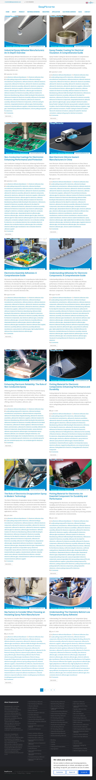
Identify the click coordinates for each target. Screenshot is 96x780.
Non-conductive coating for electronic (19, 220)
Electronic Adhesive (69, 12)
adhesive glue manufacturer (34, 90)
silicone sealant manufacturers (72, 226)
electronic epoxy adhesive (28, 652)
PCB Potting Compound (79, 718)
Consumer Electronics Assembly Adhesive (30, 320)
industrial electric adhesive (28, 552)
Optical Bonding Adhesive (58, 731)
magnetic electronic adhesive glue (73, 333)
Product (22, 12)
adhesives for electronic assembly (79, 97)
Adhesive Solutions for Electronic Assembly (16, 93)
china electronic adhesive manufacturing (73, 315)
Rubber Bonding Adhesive (58, 716)
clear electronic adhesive (80, 318)
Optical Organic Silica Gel (80, 750)
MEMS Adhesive (77, 722)
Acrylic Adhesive (32, 708)
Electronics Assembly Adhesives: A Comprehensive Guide (20, 274)
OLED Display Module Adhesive (82, 729)
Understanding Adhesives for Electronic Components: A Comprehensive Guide (68, 274)
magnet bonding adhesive (68, 445)
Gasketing (76, 741)
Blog (80, 12)
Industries (45, 12)
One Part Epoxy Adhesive (35, 701)
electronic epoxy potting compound (27, 661)
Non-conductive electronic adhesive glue (21, 224)
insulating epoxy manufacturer (36, 675)
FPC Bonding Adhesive (57, 729)
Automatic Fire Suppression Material (36, 726)
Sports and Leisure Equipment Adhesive (36, 743)
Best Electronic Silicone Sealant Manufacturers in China (64, 158)
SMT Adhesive (77, 711)
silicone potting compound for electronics (67, 568)
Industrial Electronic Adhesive (26, 554)
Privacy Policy (21, 773)
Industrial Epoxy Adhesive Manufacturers (18, 108)
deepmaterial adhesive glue (66, 436)
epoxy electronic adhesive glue (22, 329)
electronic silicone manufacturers (67, 215)
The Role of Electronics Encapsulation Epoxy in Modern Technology (25, 494)
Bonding (53, 740)
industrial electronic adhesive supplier (15, 559)
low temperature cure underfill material (69, 668)
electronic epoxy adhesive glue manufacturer (17, 657)
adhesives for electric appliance (22, 424)
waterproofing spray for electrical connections (70, 113)
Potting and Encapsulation (58, 746)
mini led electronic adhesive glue (67, 224)
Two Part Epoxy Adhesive (35, 704)
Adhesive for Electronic (18, 84)
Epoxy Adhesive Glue (34, 746)
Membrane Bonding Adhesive (59, 722)
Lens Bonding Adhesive (57, 727)
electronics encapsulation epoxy (22, 547)
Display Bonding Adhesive (58, 724)
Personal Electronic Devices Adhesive (36, 740)
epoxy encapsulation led (64, 559)
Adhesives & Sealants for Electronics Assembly (17, 97)
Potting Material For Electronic (63, 447)
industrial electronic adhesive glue (22, 331)
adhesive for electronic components (33, 86)
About (14, 12)
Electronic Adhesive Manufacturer (17, 77)
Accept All (84, 772)
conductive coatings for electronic (26, 211)
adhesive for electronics (56, 86)
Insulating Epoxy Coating (80, 748)
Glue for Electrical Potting (62, 106)
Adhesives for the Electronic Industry (72, 434)
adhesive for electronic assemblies (35, 84)
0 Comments (9, 113)
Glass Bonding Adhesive (57, 706)
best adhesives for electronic (70, 313)
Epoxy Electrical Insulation (25, 429)
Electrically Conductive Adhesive (37, 721)
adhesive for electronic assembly (13, 86)
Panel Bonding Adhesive (57, 720)
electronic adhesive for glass (65, 327)
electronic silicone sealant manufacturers (73, 217)
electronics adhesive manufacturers (68, 438)
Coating (53, 744)
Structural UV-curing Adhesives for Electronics (62, 338)
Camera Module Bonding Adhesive (80, 706)
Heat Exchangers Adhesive (35, 735)
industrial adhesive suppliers (19, 106)
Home (7, 12)
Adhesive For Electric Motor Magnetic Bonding (17, 416)
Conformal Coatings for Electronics (79, 745)
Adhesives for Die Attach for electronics (66, 202)
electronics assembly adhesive (13, 327)
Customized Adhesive (34, 729)
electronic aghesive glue (59, 102)
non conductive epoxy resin (15, 440)
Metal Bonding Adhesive (57, 704)
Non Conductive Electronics (26, 436)
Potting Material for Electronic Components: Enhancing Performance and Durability (69, 387)
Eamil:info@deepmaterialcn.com (13, 2)
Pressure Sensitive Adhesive (36, 712)
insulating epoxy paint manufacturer (14, 677)
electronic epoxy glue (10, 661)
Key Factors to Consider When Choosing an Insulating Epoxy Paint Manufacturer (24, 613)
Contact (87, 12)
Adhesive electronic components (32, 413)
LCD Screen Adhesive (79, 716)
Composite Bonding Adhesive (59, 711)
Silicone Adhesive (33, 706)
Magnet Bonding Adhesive (58, 733)
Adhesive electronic (28, 81)
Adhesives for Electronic (20, 99)
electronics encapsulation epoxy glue (32, 550)
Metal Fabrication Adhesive (35, 737)
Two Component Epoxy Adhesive (34, 754)
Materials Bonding (33, 12)
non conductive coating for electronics (26, 433)
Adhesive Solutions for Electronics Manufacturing (63, 197)
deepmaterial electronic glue (27, 545)
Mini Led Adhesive (78, 713)
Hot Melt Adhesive (33, 715)
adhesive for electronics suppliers (14, 88)
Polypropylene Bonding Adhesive (57, 708)
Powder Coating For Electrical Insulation (77, 108)
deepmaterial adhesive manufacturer (23, 543)
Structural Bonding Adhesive (36, 719)
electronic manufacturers (65, 213)
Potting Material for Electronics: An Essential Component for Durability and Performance (68, 496)
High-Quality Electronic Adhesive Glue (74, 220)
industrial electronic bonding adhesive (32, 670)
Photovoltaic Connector (24, 775)
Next (54, 690)
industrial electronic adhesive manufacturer (31, 556)
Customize (59, 772)
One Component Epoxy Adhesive (34, 751)
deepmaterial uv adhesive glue (66, 554)
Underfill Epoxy (32, 748)
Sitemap (28, 773)
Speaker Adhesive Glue (79, 709)
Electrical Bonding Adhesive (58, 735)
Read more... (8, 116)
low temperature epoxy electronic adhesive (71, 670)
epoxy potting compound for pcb (80, 559)
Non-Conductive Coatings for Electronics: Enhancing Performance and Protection (24, 158)
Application (56, 12)
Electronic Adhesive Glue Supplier (36, 324)
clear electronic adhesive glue (34, 209)
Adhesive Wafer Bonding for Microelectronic (31, 95)
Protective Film (32, 723)
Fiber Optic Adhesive (79, 704)
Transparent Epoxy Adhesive (36, 757)
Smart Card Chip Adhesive (80, 736)
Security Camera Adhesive (80, 734)
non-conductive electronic (19, 222)
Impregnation (54, 749)
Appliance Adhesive (78, 701)
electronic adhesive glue (11, 215)
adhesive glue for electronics (17, 90)
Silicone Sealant (77, 743)
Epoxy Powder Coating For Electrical (59, 104)
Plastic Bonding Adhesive (58, 701)
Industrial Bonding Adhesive (59, 713)
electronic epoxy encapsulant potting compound (29, 659)
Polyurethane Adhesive (34, 717)
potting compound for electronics (65, 563)
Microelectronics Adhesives (81, 724)
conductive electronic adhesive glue (68, 655)
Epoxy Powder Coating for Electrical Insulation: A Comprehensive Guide (66, 51)
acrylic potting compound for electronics (17, 79)
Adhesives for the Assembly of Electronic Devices (70, 545)
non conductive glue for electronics (33, 440)
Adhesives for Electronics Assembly (67, 543)
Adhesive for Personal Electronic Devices (75, 193)
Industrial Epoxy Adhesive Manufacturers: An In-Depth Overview (24, 51)
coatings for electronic (10, 211)
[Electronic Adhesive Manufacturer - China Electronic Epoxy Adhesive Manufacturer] (47, 7)
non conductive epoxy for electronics (18, 438)
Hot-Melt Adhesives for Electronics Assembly (68, 331)
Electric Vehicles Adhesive (35, 733)
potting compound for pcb (82, 563)
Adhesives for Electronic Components (20, 102)
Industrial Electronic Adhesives (29, 668)
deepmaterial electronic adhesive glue (22, 104)
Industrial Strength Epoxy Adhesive (35, 759)
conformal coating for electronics (73, 548)
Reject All (72, 772)
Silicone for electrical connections (58, 111)
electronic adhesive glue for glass (28, 215)
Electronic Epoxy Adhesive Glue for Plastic (28, 655)
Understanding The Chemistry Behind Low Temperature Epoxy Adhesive (69, 613)
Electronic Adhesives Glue (36, 77)
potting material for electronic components (61, 566)
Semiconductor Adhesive (80, 727)
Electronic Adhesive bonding (57, 324)
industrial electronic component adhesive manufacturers (20, 673)
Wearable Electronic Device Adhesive (80, 731)
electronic (18, 652)
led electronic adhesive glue (71, 222)
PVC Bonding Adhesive (57, 718)
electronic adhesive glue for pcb (27, 217)
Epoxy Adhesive (32, 710)
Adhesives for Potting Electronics (64, 431)
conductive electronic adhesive (72, 320)
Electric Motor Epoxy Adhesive (81, 720)
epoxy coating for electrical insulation (77, 102)
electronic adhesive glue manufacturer (63, 211)
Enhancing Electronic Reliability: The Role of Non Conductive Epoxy (25, 385)
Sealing (53, 742)
